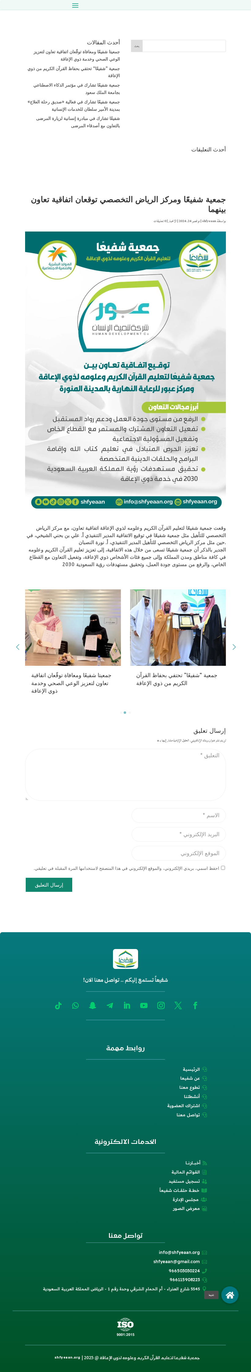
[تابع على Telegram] (109, 1005)
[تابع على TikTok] (58, 1005)
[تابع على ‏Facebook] (195, 1005)
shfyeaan (209, 221)
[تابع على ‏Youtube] (144, 1005)
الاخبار (172, 221)
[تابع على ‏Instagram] (161, 1005)
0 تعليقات (160, 221)
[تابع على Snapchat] (92, 1005)
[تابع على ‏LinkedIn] (126, 1005)
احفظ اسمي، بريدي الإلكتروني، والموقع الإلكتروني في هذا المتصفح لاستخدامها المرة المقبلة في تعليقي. (126, 868)
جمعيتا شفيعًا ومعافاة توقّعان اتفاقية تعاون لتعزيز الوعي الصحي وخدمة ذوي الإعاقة (71, 683)
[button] (229, 1294)
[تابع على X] (178, 1005)
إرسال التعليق (49, 885)
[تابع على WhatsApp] (75, 1005)
